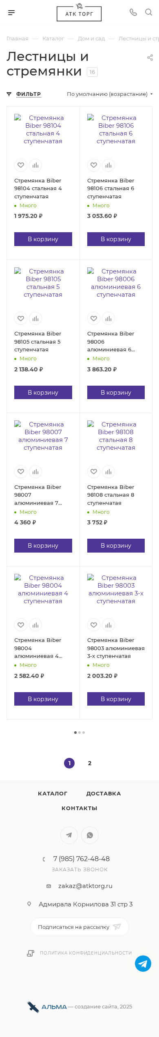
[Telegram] (143, 963)
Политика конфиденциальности (86, 953)
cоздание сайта (96, 1006)
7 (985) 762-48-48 (81, 859)
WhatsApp (90, 835)
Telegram (69, 835)
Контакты (79, 808)
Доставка (103, 793)
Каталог (53, 793)
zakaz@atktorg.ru (85, 886)
